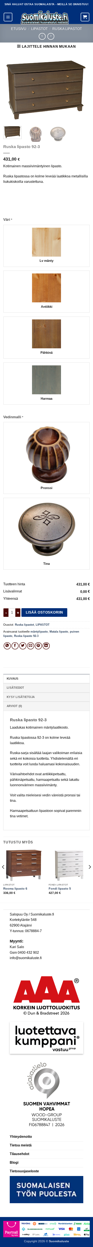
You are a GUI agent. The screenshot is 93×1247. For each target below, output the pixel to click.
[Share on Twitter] (22, 645)
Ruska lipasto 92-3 (26, 636)
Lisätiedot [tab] (15, 687)
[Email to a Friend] (30, 645)
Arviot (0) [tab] (14, 706)
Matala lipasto (59, 631)
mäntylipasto (39, 631)
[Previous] (10, 90)
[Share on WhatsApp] (7, 645)
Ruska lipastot (67, 29)
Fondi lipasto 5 (60, 888)
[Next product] (42, 36)
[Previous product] (50, 36)
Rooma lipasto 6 (15, 888)
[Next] (83, 90)
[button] (8, 17)
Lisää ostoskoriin (44, 612)
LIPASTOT (39, 29)
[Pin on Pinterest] (38, 645)
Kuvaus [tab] (13, 678)
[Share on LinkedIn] (46, 645)
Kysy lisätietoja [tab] (21, 697)
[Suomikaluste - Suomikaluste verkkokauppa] (45, 17)
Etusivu (18, 29)
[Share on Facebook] (15, 645)
